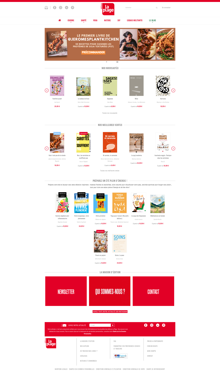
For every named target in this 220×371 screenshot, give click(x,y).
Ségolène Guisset (62, 222)
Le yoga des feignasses (138, 216)
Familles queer (57, 98)
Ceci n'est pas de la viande (57, 155)
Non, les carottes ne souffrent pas (83, 156)
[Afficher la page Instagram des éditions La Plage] (60, 7)
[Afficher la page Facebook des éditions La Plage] (54, 7)
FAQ (115, 341)
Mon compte (151, 351)
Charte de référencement (155, 369)
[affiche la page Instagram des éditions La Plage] (151, 325)
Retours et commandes (88, 361)
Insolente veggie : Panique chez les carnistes (163, 156)
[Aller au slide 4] (113, 62)
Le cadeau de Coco (83, 98)
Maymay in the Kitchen (163, 102)
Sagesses (110, 98)
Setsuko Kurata (132, 102)
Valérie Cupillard (81, 222)
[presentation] (47, 90)
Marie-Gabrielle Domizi (107, 159)
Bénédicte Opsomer (123, 222)
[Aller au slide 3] (109, 62)
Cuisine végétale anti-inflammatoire (62, 217)
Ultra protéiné (100, 216)
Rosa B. (163, 161)
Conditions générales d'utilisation (108, 369)
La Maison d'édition (87, 341)
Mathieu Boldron (136, 159)
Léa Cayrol (57, 102)
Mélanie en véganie (100, 219)
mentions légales (61, 369)
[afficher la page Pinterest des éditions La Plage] (163, 325)
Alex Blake (110, 102)
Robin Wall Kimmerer (83, 102)
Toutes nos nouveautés (109, 113)
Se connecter (166, 7)
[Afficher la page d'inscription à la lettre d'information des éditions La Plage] (47, 7)
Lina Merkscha (141, 102)
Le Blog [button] (152, 20)
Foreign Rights (152, 346)
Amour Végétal (84, 161)
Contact (150, 356)
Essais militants (134, 20)
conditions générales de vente (134, 369)
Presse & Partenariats (155, 341)
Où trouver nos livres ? (89, 351)
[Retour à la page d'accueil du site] (107, 9)
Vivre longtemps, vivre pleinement (81, 217)
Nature (107, 20)
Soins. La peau (119, 255)
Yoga (95, 20)
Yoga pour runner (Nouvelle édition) (119, 217)
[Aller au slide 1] (103, 62)
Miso (136, 98)
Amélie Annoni (138, 219)
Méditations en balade (157, 216)
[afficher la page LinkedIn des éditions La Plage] (157, 325)
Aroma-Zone (119, 259)
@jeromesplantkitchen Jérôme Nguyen (57, 160)
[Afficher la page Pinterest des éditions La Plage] (72, 7)
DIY (119, 20)
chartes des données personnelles (81, 369)
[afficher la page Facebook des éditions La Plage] (145, 325)
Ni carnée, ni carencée (110, 155)
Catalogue (83, 356)
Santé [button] (83, 20)
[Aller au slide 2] (106, 62)
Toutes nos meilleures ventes (109, 170)
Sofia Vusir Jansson (100, 259)
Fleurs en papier (100, 255)
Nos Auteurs (84, 346)
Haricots (163, 98)
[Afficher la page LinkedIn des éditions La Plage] (66, 7)
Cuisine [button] (71, 20)
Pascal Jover (114, 222)
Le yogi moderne (136, 155)
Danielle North (157, 219)
